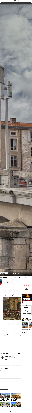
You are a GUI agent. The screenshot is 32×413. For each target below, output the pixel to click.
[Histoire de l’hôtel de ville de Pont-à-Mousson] (16, 396)
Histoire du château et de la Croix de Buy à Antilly (4, 400)
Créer (27, 313)
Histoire (13, 398)
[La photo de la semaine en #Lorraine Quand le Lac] (26, 326)
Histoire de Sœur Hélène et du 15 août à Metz (16, 408)
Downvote (16, 365)
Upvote (5, 365)
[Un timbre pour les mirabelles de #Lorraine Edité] (23, 323)
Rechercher (31, 277)
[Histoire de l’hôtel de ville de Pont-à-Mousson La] (23, 326)
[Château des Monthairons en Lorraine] (5, 404)
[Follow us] (28, 2)
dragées (17, 292)
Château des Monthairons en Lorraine (4, 408)
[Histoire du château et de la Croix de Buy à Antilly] (5, 396)
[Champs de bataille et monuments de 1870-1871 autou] (23, 330)
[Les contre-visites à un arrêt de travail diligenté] (30, 323)
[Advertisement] (12, 346)
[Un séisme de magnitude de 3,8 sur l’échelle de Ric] (30, 330)
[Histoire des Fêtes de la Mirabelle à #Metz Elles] (26, 323)
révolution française (12, 279)
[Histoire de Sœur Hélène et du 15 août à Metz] (16, 404)
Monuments (8, 398)
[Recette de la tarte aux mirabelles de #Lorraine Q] (30, 326)
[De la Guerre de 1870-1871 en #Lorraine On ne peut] (26, 330)
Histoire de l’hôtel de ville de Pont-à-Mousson (15, 400)
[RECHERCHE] (29, 2)
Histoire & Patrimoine (3, 398)
